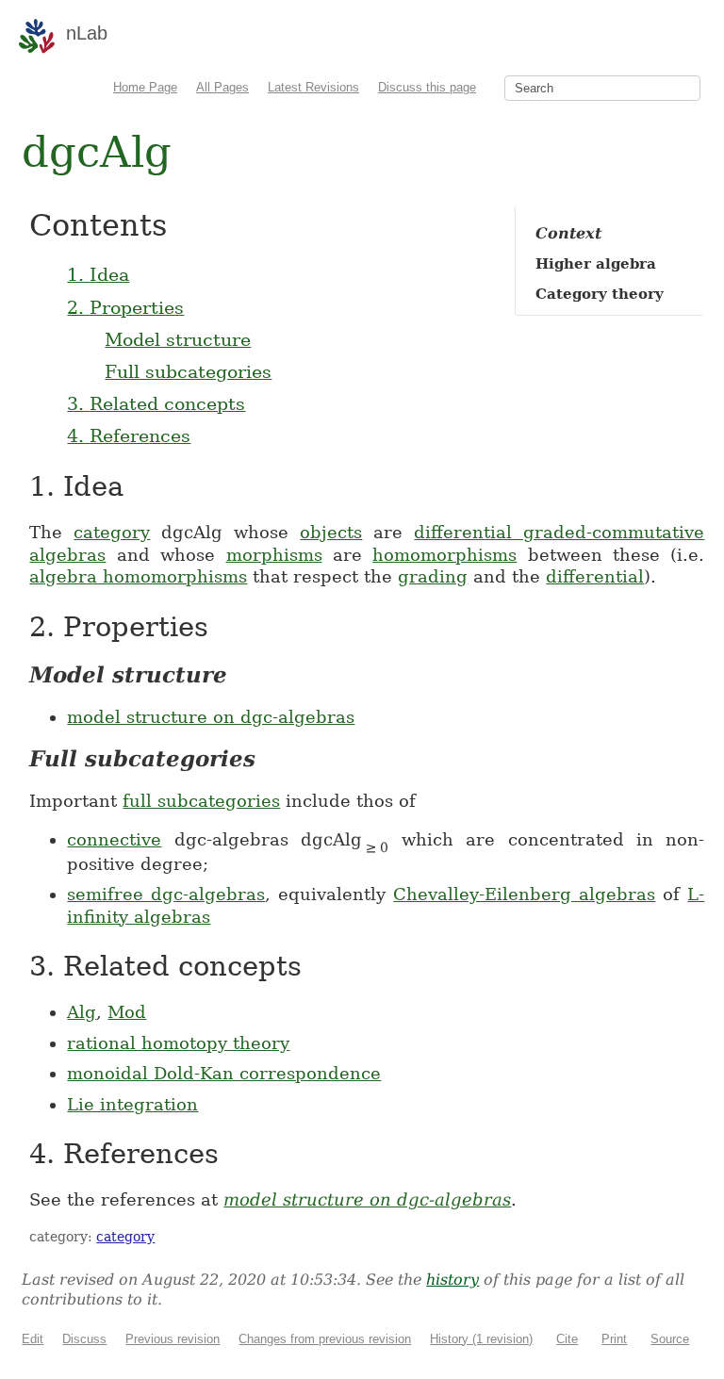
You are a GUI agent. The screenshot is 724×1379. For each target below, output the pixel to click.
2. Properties (125, 307)
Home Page (145, 87)
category (112, 532)
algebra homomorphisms (138, 576)
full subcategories (201, 801)
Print (614, 1339)
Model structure (178, 339)
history (452, 1280)
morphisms (274, 555)
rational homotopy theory (178, 1043)
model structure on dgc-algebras (210, 717)
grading (433, 576)
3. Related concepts (156, 403)
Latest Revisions (313, 87)
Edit (32, 1339)
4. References (128, 435)
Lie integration (132, 1104)
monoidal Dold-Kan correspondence (224, 1073)
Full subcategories (188, 371)
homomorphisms (444, 555)
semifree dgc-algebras (166, 894)
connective (114, 839)
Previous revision (172, 1339)
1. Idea (98, 274)
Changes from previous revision (325, 1339)
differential (595, 576)
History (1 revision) (481, 1339)
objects (331, 532)
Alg (81, 1012)
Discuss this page (427, 87)
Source (669, 1339)
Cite (567, 1339)
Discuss (84, 1339)
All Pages (222, 87)
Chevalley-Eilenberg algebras (524, 894)
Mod (126, 1012)
